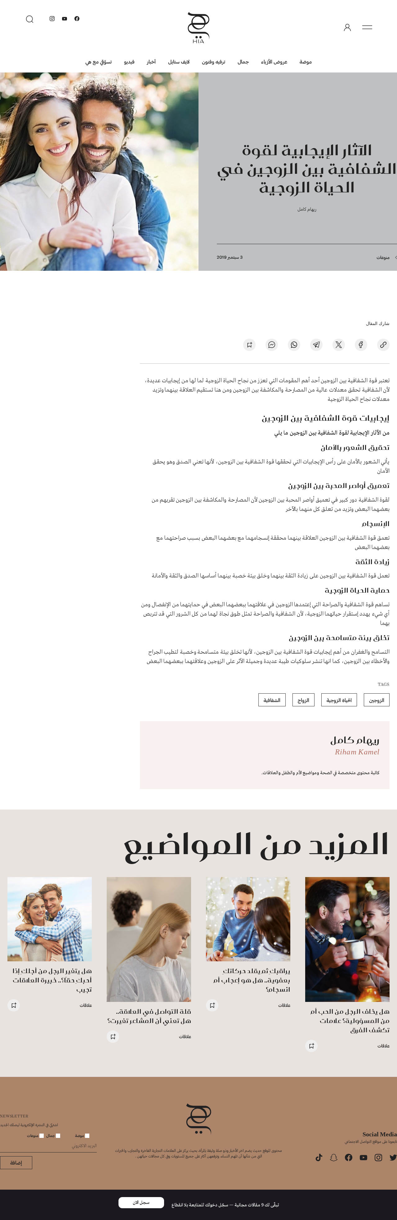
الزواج (303, 700)
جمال (243, 61)
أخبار (151, 61)
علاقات (383, 1045)
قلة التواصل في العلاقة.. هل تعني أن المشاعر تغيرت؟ (149, 1016)
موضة (306, 61)
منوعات (383, 257)
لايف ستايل (179, 61)
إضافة (16, 1162)
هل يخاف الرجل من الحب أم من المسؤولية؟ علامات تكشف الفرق (350, 1021)
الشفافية (272, 700)
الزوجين (376, 700)
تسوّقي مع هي (98, 61)
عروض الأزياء (274, 61)
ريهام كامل (306, 209)
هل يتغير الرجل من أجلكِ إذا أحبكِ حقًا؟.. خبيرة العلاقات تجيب (52, 980)
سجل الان (141, 1203)
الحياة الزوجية (339, 700)
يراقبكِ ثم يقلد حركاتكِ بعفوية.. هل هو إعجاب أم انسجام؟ (252, 980)
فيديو (129, 61)
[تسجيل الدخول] (347, 27)
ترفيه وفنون (213, 61)
